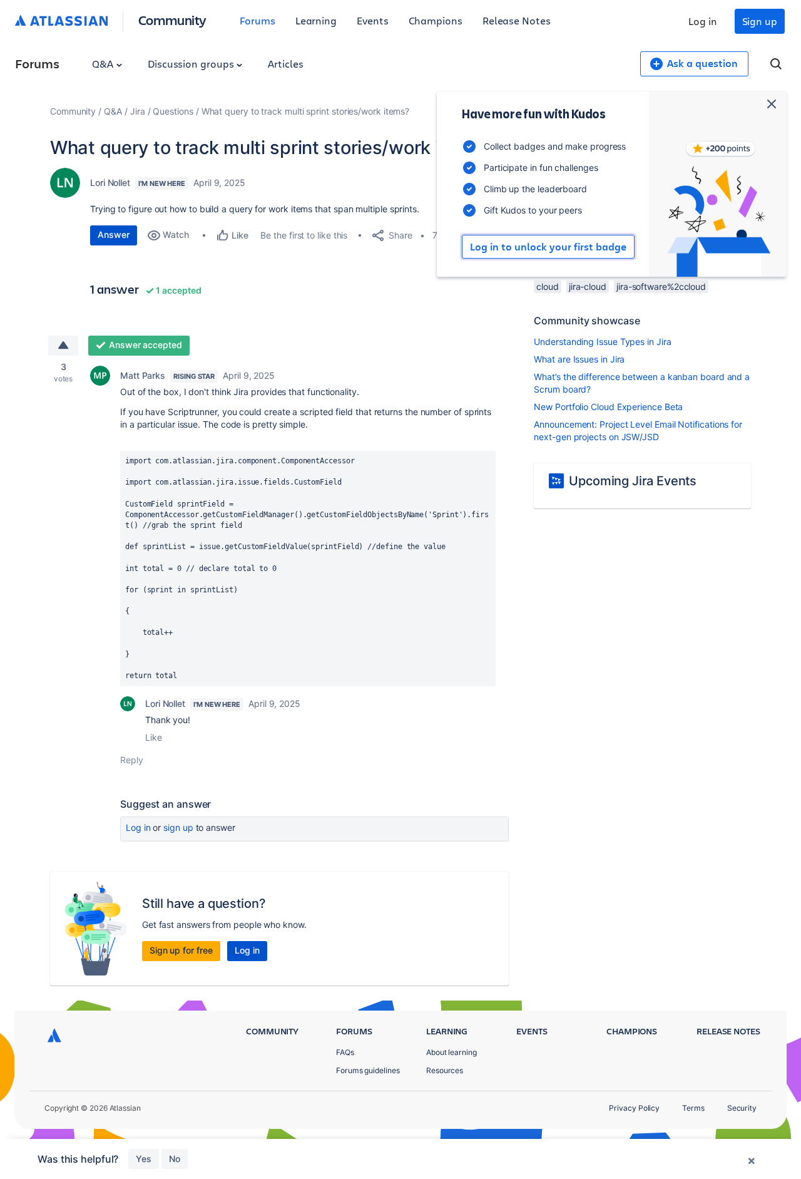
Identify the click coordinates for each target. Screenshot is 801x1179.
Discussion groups (192, 63)
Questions (173, 111)
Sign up (759, 21)
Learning (316, 20)
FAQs (345, 1052)
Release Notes (516, 20)
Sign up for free (181, 950)
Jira (137, 111)
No (174, 1158)
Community (172, 20)
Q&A (104, 63)
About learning (451, 1052)
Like (153, 737)
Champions (435, 20)
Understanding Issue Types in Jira (602, 341)
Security (742, 1108)
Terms (693, 1108)
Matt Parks (142, 375)
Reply (131, 759)
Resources (444, 1070)
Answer (114, 234)
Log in (702, 21)
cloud (547, 286)
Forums (257, 20)
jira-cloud (587, 286)
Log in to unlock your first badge (548, 247)
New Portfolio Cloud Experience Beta (608, 406)
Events (373, 20)
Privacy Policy (634, 1108)
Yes (143, 1158)
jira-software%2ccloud (661, 286)
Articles (285, 63)
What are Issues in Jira (579, 359)
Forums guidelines (368, 1070)
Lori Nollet (110, 182)
